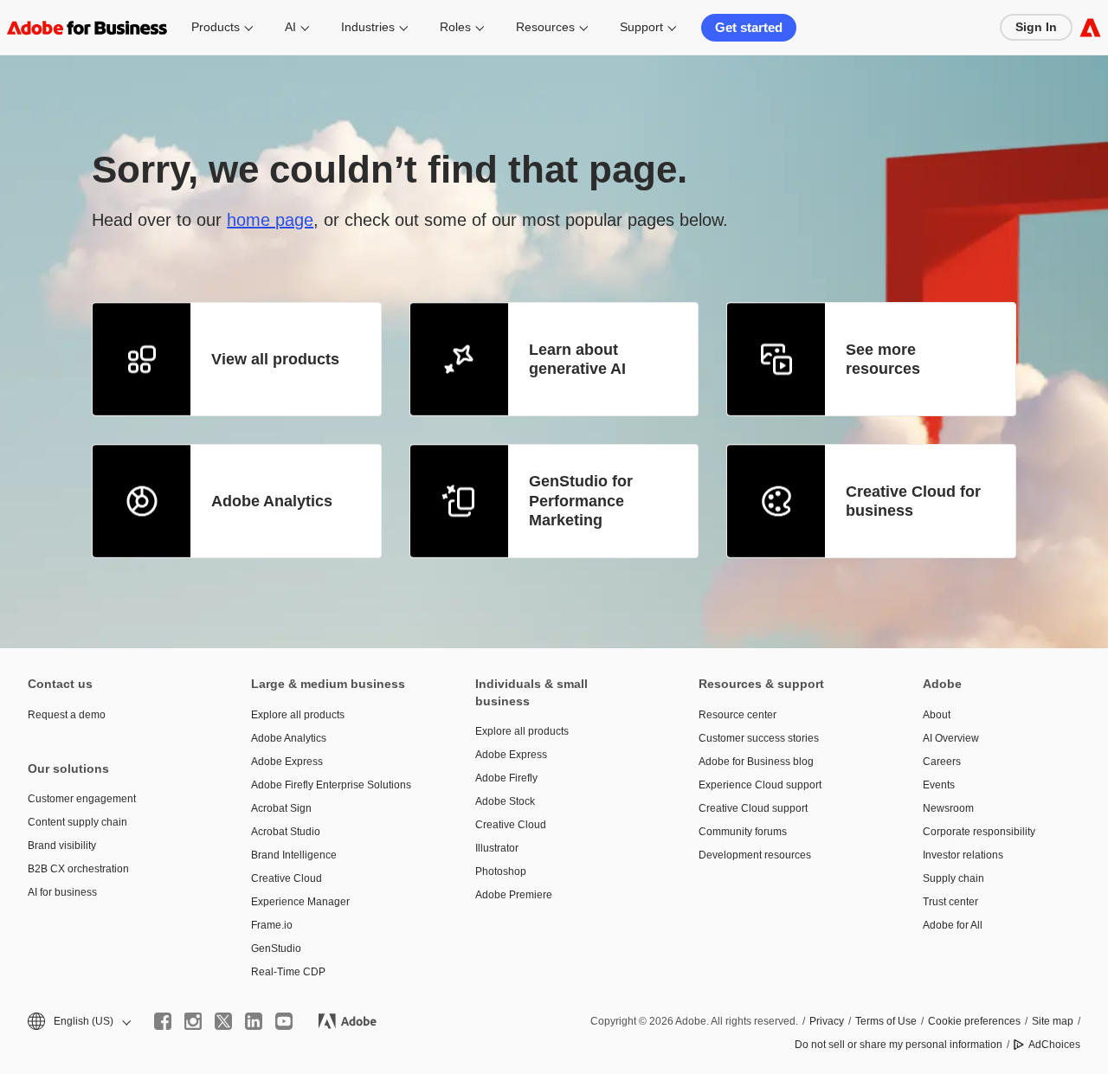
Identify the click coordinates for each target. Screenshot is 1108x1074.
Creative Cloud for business (913, 501)
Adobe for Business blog (756, 762)
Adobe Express (287, 762)
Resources (545, 27)
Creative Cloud (286, 878)
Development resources (755, 855)
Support (641, 27)
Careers (942, 762)
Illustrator (497, 848)
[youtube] (284, 1021)
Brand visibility (62, 845)
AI (290, 27)
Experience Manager (300, 902)
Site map (1052, 1021)
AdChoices (1054, 1045)
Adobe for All (952, 925)
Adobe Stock (505, 801)
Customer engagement (82, 799)
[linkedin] (253, 1021)
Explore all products (298, 715)
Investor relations (963, 855)
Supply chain (953, 878)
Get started (749, 27)
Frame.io (272, 925)
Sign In (1036, 27)
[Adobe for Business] (1090, 27)
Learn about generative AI (577, 359)
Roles (455, 27)
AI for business (62, 892)
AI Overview (951, 738)
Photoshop (500, 871)
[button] (78, 1021)
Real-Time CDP (288, 972)
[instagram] (193, 1021)
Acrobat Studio (285, 832)
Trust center (950, 902)
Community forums (743, 832)
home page (270, 219)
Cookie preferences (974, 1021)
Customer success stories (759, 738)
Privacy (826, 1021)
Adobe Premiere (513, 895)
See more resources (883, 359)
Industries (368, 27)
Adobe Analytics (271, 501)
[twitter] (223, 1021)
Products (215, 27)
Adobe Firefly (506, 778)
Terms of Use (886, 1021)
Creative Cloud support (753, 808)
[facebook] (162, 1021)
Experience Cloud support (760, 785)
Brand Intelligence (294, 855)
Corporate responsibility (979, 832)
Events (939, 785)
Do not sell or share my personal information (898, 1045)
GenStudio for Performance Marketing (581, 501)
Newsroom (948, 808)
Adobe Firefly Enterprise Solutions (331, 785)
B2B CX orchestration (78, 869)
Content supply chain (77, 822)
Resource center (737, 715)
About (936, 715)
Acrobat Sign (281, 808)
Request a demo (67, 715)
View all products (275, 359)
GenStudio (276, 948)
